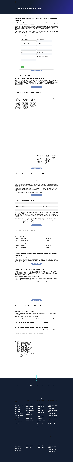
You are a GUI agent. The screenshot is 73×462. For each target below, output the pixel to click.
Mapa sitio (19, 455)
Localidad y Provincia (39, 43)
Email (22, 52)
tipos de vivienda (21, 213)
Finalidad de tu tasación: (25, 39)
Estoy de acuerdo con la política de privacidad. (26, 64)
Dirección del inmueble (40, 39)
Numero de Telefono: (39, 52)
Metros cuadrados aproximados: (26, 43)
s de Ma (54, 385)
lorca (56, 385)
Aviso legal (22, 455)
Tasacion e (27, 445)
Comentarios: (23, 58)
